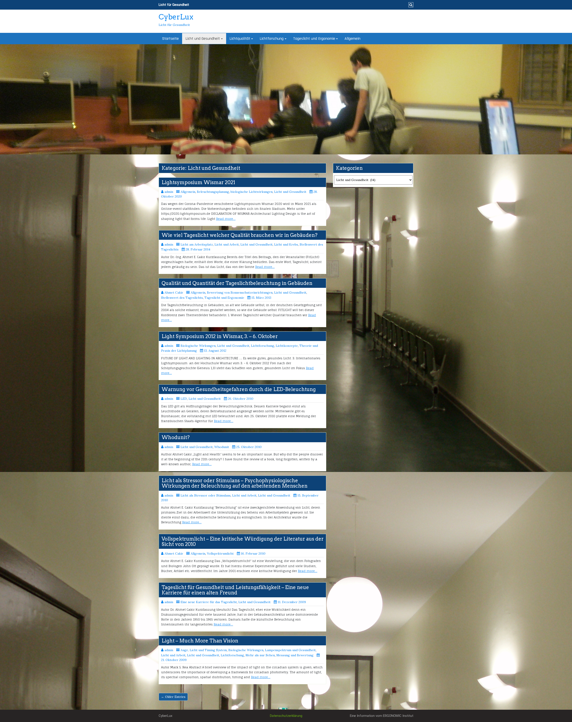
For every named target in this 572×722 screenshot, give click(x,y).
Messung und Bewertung (294, 655)
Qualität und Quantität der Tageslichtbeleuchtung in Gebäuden (237, 283)
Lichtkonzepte (287, 346)
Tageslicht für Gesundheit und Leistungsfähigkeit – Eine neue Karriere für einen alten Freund (235, 590)
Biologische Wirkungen (198, 346)
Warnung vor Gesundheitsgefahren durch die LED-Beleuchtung (239, 389)
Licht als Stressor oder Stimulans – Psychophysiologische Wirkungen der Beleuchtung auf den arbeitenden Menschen (234, 483)
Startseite (170, 38)
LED (184, 399)
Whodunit (221, 447)
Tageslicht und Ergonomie (314, 38)
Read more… (226, 219)
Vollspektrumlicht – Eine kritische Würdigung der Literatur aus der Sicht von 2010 (243, 541)
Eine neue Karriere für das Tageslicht (209, 602)
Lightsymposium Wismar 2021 (198, 182)
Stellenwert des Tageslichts (182, 298)
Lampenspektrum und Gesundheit (290, 650)
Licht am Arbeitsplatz (197, 244)
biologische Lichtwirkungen (252, 192)
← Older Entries (173, 697)
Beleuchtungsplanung (213, 192)
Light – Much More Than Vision (200, 641)
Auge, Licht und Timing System (204, 650)
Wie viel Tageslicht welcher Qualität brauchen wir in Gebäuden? (240, 235)
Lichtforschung (272, 38)
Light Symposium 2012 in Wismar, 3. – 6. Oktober (220, 336)
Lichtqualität (239, 38)
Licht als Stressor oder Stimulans (206, 495)
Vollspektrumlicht (220, 553)
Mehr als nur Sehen (260, 655)
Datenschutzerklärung (286, 716)
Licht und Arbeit (226, 244)
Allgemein (352, 38)
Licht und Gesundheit (202, 38)
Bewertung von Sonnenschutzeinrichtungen (240, 292)
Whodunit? (176, 437)
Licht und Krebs (286, 244)
